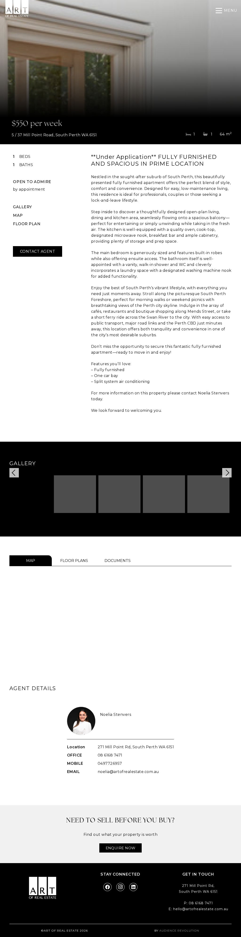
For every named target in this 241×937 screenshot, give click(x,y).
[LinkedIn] (133, 887)
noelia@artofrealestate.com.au (128, 771)
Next (227, 472)
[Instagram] (120, 887)
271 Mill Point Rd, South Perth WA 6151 (136, 747)
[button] (226, 10)
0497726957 (110, 763)
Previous (14, 472)
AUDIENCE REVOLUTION (179, 930)
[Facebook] (107, 887)
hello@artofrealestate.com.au (200, 909)
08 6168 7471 (110, 755)
